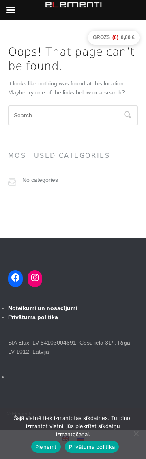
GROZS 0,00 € (114, 37)
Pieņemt (46, 447)
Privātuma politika (92, 447)
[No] (136, 433)
